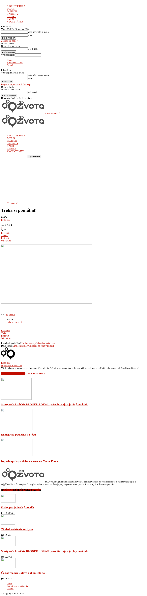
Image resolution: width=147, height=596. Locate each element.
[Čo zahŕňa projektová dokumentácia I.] (8, 567)
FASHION (12, 11)
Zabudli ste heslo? (9, 41)
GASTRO (11, 16)
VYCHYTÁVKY (15, 21)
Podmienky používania (17, 586)
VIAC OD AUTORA (35, 373)
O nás (9, 60)
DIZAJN (11, 8)
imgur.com (10, 314)
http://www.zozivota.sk (11, 365)
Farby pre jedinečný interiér (17, 507)
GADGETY (12, 14)
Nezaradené (12, 203)
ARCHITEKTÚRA (16, 6)
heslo (30, 35)
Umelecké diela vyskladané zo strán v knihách (33, 346)
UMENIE (11, 19)
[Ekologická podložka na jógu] (16, 429)
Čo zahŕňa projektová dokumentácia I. (24, 572)
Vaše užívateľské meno (38, 32)
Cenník (10, 65)
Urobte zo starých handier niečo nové (38, 343)
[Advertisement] (73, 179)
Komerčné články (15, 62)
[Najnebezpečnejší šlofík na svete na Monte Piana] (16, 455)
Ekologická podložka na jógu (18, 434)
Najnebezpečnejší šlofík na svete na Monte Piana (29, 461)
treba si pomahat (14, 322)
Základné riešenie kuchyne (17, 529)
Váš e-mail (32, 49)
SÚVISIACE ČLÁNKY (13, 373)
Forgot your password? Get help (15, 84)
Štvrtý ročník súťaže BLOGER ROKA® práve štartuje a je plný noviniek (44, 404)
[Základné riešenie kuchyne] (8, 524)
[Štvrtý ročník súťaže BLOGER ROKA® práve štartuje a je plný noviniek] (16, 399)
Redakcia (5, 220)
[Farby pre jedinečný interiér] (8, 502)
